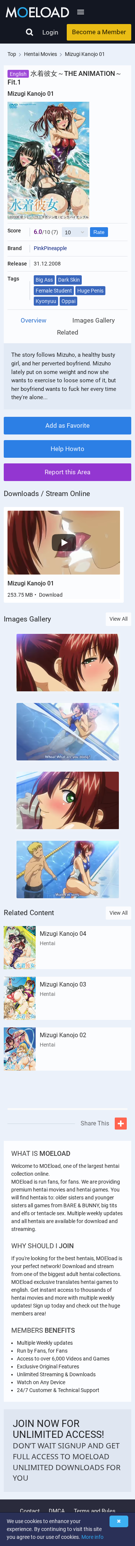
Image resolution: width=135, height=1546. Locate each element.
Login (50, 32)
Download (51, 595)
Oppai (68, 301)
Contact (30, 1511)
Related (67, 332)
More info (92, 1537)
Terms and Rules (95, 1511)
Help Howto (67, 448)
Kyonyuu (46, 301)
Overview (33, 320)
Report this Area (67, 472)
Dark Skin (69, 280)
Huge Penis (90, 291)
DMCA (57, 1511)
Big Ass (44, 280)
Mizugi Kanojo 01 (31, 583)
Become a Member (99, 32)
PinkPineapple (50, 248)
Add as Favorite (67, 425)
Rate (99, 232)
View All (119, 619)
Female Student (54, 291)
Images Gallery (93, 320)
